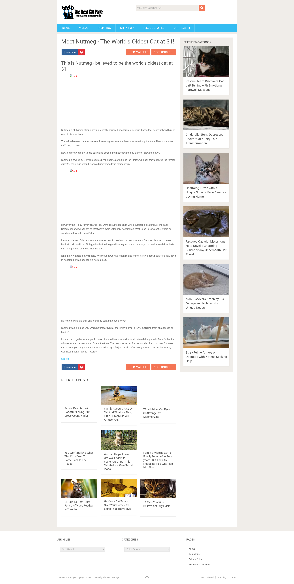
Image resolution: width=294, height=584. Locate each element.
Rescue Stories (153, 27)
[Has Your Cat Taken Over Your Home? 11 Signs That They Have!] (119, 488)
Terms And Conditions (199, 564)
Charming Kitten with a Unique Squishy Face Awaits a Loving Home (206, 192)
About (192, 549)
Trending (222, 577)
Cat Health (182, 27)
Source (65, 358)
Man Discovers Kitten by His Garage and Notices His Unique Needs (205, 303)
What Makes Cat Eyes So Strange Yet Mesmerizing (156, 413)
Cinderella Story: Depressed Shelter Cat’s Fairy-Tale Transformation (204, 139)
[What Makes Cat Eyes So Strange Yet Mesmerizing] (158, 395)
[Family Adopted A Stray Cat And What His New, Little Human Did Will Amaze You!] (119, 395)
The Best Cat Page (66, 577)
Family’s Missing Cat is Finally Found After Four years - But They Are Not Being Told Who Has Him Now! (158, 460)
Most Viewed (207, 577)
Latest (233, 577)
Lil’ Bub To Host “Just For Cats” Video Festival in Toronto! (78, 505)
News (66, 27)
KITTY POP (127, 27)
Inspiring (104, 27)
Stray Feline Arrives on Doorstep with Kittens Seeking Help (206, 357)
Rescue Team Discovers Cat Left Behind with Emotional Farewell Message (205, 85)
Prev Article (139, 52)
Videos (83, 27)
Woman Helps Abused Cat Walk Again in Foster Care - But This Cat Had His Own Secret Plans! (118, 462)
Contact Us (194, 554)
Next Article (162, 52)
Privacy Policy (195, 559)
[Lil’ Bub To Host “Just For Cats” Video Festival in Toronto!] (79, 488)
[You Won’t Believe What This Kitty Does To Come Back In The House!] (79, 439)
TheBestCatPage (111, 577)
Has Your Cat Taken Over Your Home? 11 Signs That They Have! (118, 505)
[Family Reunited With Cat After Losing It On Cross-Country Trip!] (79, 395)
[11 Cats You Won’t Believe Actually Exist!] (158, 488)
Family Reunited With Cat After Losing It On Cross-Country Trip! (77, 412)
